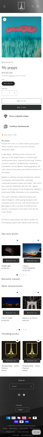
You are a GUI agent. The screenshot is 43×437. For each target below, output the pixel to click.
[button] (4, 6)
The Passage (28, 318)
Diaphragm (6, 265)
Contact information (23, 432)
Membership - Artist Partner (10, 367)
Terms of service (35, 428)
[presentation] (4, 254)
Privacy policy (24, 428)
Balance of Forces (9, 318)
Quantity (4, 88)
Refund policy (13, 428)
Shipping (11, 75)
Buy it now (21, 107)
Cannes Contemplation (29, 267)
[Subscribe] (31, 386)
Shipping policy (10, 432)
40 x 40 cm (8, 83)
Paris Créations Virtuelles (20, 425)
